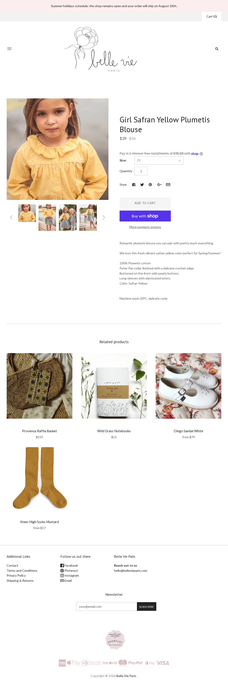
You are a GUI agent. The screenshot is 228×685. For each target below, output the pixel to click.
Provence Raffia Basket (39, 431)
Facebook (71, 565)
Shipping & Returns (20, 580)
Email (68, 580)
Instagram (71, 575)
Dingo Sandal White (188, 431)
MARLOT (128, 110)
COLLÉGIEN (39, 516)
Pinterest (71, 570)
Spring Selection (103, 88)
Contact (12, 565)
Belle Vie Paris (126, 676)
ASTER (188, 425)
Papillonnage (114, 425)
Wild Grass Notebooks (114, 431)
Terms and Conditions (22, 570)
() (211, 16)
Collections (82, 88)
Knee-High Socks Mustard (39, 522)
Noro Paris (39, 425)
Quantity (126, 171)
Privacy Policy (16, 575)
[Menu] (9, 48)
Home (67, 88)
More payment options (145, 227)
